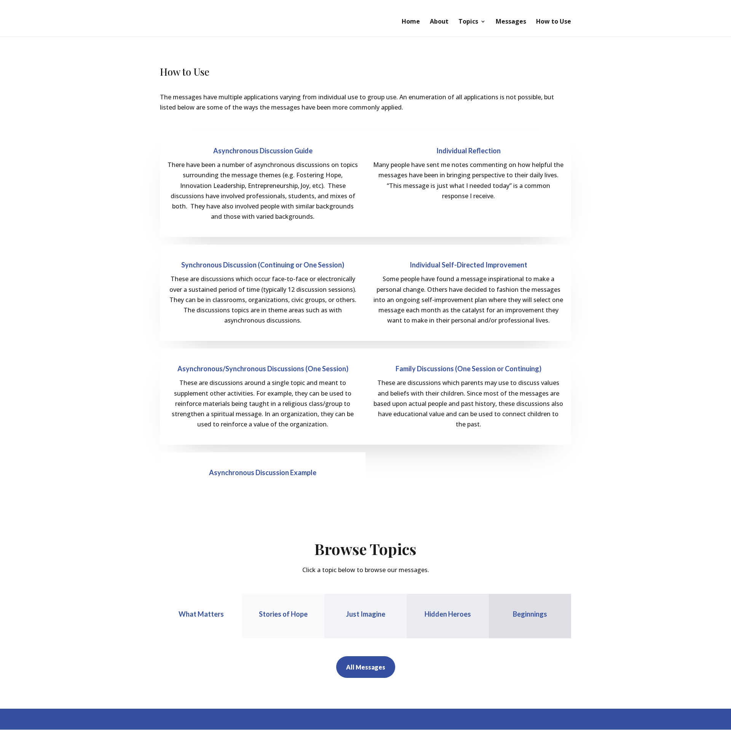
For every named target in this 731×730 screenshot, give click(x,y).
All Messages (365, 667)
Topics (468, 22)
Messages (511, 22)
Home (411, 22)
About (439, 22)
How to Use (553, 22)
